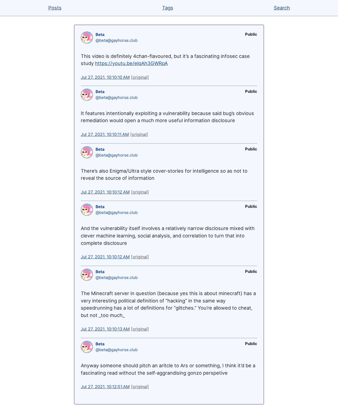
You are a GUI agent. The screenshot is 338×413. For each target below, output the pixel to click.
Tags (167, 8)
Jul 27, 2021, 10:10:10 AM (105, 77)
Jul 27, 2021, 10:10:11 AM (105, 134)
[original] (140, 77)
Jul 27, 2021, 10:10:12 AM (105, 192)
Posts (55, 8)
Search (282, 8)
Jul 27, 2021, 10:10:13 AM (105, 329)
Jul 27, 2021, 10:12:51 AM (105, 386)
